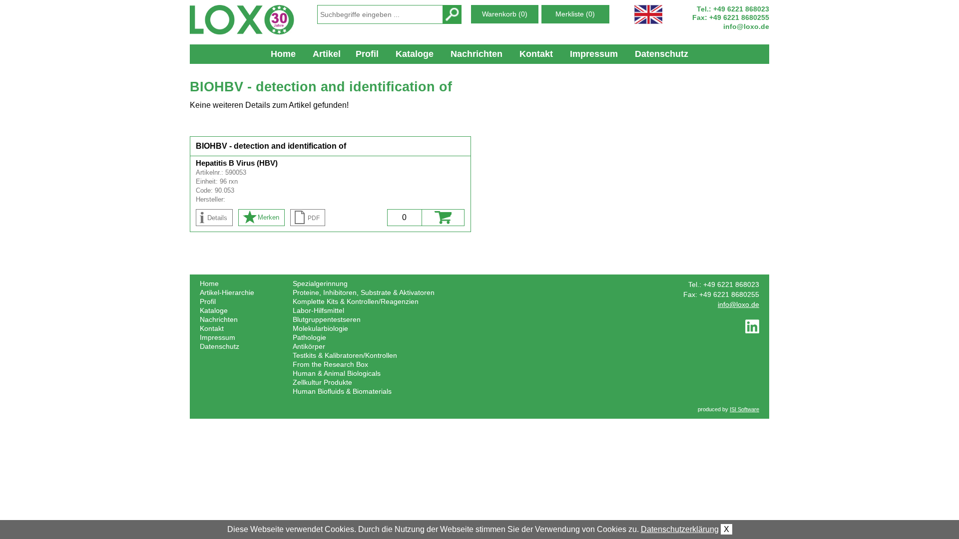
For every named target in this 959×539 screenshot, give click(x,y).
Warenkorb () (504, 14)
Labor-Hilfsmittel (318, 310)
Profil (367, 54)
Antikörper (309, 346)
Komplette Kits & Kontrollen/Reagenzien (356, 301)
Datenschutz (661, 54)
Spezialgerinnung (320, 283)
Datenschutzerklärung (680, 529)
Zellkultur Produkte (322, 382)
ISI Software (744, 409)
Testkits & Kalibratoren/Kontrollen (345, 355)
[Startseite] (248, 19)
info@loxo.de (746, 26)
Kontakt (536, 54)
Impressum (594, 54)
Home (283, 54)
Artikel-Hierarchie (227, 292)
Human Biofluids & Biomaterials (342, 391)
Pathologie (309, 337)
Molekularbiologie (320, 328)
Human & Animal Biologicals (337, 373)
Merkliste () (575, 14)
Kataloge (415, 54)
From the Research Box (330, 364)
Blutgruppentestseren (327, 319)
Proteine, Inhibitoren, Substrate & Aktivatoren (364, 292)
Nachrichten (476, 54)
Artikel (327, 54)
